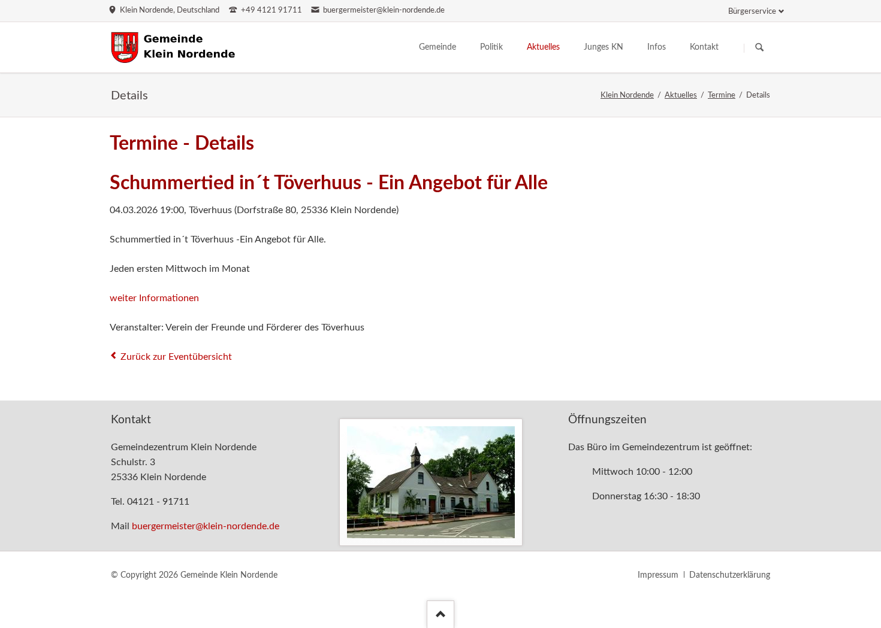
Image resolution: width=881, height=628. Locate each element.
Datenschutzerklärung (729, 575)
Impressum (658, 575)
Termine (721, 95)
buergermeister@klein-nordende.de (205, 526)
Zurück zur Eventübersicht (176, 357)
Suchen (759, 48)
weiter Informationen (154, 298)
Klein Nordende (627, 95)
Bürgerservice (752, 12)
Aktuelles (681, 95)
